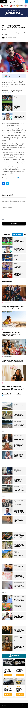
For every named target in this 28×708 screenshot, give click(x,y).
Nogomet (11, 2)
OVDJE (18, 178)
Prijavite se (14, 223)
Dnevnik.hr (6, 5)
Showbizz (21, 5)
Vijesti (13, 5)
